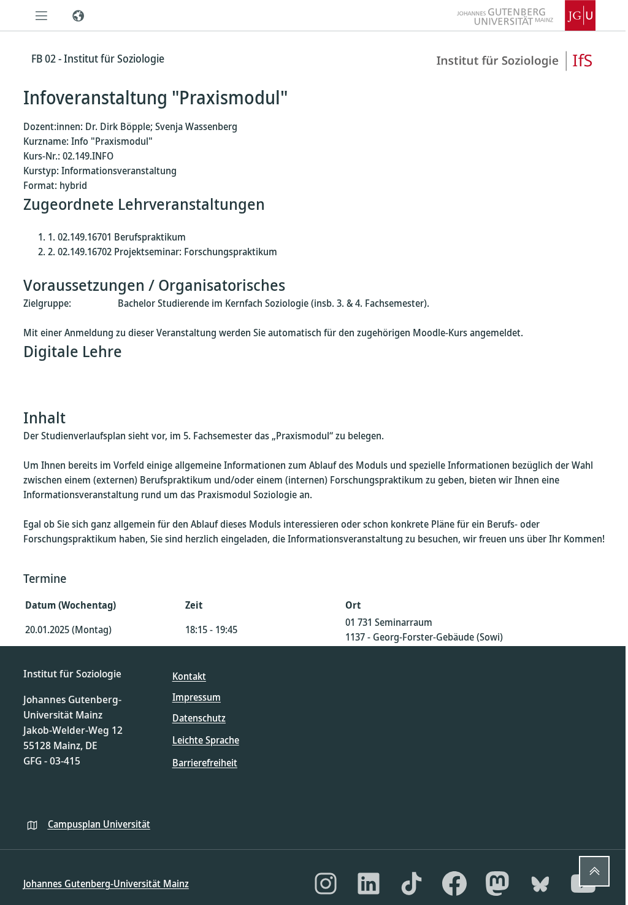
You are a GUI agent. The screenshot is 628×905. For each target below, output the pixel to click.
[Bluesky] (540, 883)
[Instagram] (325, 883)
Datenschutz (199, 718)
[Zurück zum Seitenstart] (594, 871)
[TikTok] (411, 883)
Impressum (196, 697)
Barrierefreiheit (204, 762)
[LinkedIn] (368, 883)
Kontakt (189, 676)
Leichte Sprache (205, 740)
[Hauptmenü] (41, 15)
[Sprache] (78, 15)
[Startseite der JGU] (526, 15)
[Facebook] (454, 883)
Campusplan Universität (99, 824)
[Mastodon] (497, 883)
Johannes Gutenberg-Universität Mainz (106, 883)
